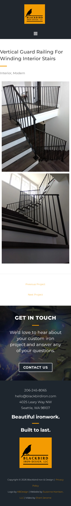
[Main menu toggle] (35, 33)
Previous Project (35, 284)
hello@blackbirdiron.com (35, 396)
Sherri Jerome (43, 498)
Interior (5, 73)
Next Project (35, 295)
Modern (19, 73)
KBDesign (23, 491)
